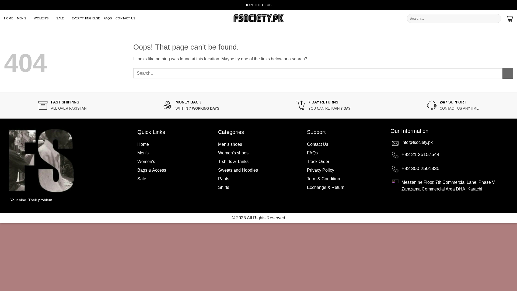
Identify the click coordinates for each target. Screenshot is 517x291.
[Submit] (496, 18)
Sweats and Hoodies (238, 170)
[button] (510, 5)
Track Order (318, 161)
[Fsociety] (258, 18)
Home (8, 18)
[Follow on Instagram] (500, 5)
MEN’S (21, 18)
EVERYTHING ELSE (86, 18)
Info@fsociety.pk (417, 142)
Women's (146, 161)
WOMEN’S (41, 18)
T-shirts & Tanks (233, 161)
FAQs (108, 18)
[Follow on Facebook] (491, 5)
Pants (223, 178)
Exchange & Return (325, 187)
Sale (141, 178)
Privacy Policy (320, 170)
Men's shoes (230, 144)
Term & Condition (323, 178)
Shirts (223, 187)
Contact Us (125, 18)
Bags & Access (151, 170)
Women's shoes (233, 153)
